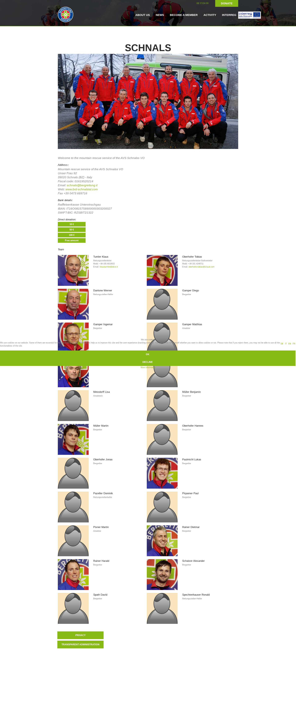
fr (294, 344)
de (282, 344)
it (286, 344)
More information (148, 367)
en (289, 344)
